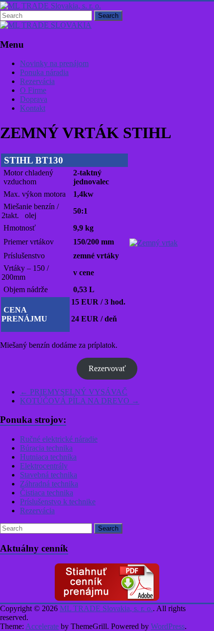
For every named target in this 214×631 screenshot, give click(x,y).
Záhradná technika (49, 483)
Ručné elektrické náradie (59, 439)
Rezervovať (107, 368)
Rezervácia (37, 81)
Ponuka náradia (44, 72)
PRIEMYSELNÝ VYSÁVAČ (73, 392)
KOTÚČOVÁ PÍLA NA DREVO (79, 400)
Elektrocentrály (44, 466)
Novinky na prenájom (54, 63)
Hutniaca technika (48, 457)
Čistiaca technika (46, 492)
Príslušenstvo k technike (58, 501)
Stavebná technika (48, 475)
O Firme (33, 90)
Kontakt (32, 108)
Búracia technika (46, 448)
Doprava (33, 99)
